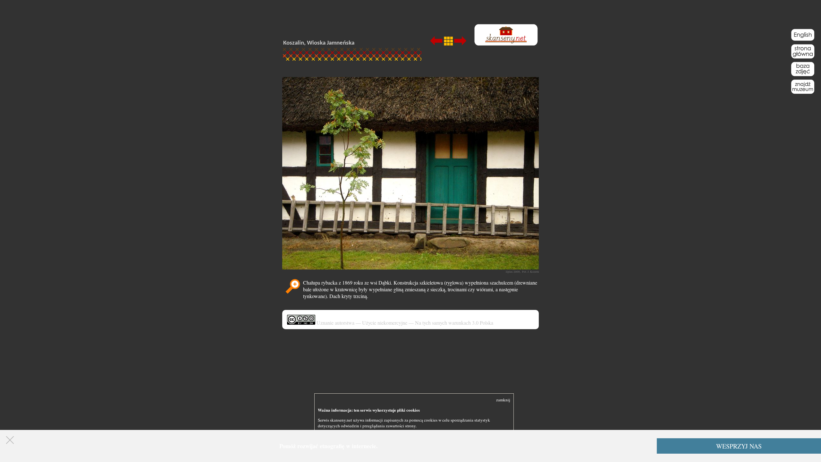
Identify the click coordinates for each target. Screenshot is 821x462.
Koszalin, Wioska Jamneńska (318, 43)
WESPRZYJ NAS (739, 446)
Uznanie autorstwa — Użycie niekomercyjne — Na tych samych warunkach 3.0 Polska (404, 322)
